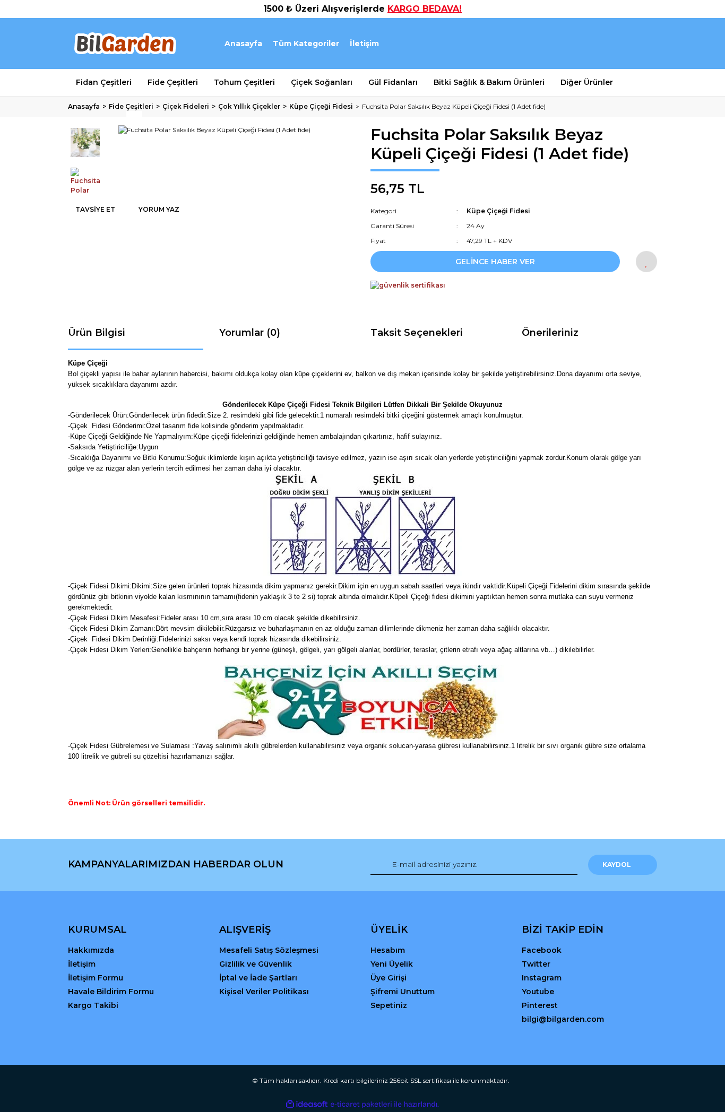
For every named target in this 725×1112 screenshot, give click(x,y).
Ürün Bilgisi (96, 332)
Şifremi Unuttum (402, 991)
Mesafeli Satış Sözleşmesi (268, 950)
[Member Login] (589, 44)
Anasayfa (243, 43)
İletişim (364, 43)
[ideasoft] (307, 1104)
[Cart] (644, 44)
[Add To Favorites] (646, 261)
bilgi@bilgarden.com (563, 1019)
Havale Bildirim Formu (111, 991)
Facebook (542, 950)
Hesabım (387, 950)
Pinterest (540, 1005)
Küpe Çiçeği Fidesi (498, 211)
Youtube (538, 991)
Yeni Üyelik (391, 964)
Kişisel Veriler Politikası (264, 991)
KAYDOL (616, 864)
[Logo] (124, 43)
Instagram (542, 978)
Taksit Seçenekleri (416, 332)
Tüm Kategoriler (306, 43)
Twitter (536, 964)
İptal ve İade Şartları (258, 978)
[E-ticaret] (361, 1104)
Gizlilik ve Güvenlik (255, 964)
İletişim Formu (95, 978)
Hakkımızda (91, 950)
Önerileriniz (550, 332)
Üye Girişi (388, 978)
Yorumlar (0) (249, 332)
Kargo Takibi (93, 1005)
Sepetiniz (388, 1005)
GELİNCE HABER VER (495, 261)
